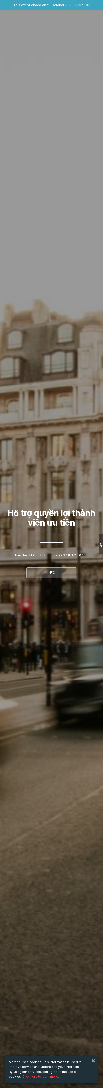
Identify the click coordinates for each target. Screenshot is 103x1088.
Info (51, 572)
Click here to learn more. (40, 1076)
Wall (101, 544)
